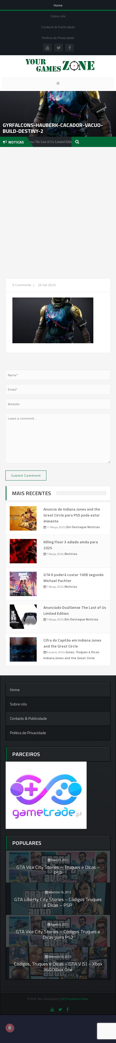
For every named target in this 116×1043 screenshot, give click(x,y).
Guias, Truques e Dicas (82, 652)
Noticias (93, 526)
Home (58, 5)
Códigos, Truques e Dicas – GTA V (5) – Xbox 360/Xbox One (58, 966)
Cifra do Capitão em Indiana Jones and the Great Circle (72, 643)
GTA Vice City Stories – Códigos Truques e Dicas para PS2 (58, 934)
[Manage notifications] (9, 1028)
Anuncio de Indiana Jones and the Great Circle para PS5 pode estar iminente (71, 515)
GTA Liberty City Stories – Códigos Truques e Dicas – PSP (58, 902)
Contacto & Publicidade (58, 27)
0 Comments (21, 284)
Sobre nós (58, 16)
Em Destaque (76, 526)
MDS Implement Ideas (74, 999)
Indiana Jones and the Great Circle (69, 658)
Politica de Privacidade (58, 37)
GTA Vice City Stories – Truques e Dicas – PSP (58, 870)
